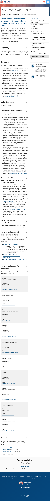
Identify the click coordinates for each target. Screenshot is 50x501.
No (29, 463)
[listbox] (39, 40)
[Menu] (48, 2)
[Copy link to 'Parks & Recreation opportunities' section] (26, 221)
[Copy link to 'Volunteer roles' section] (26, 102)
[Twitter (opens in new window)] (23, 488)
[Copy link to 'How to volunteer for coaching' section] (26, 266)
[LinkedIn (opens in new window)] (29, 488)
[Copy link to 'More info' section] (26, 438)
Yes (24, 463)
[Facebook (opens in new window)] (21, 488)
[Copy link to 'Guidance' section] (26, 62)
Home (3, 14)
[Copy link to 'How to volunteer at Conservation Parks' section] (26, 232)
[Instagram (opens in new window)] (27, 488)
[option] (39, 21)
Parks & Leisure (16, 14)
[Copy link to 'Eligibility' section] (26, 47)
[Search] (44, 1)
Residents (9, 14)
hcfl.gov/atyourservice (42, 468)
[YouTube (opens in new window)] (25, 488)
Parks (23, 14)
